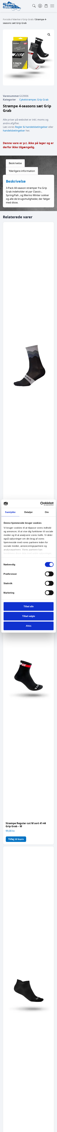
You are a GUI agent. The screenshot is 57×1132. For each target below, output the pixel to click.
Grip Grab (28, 19)
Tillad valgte (28, 616)
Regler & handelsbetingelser (31, 127)
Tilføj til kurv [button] (16, 839)
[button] (49, 34)
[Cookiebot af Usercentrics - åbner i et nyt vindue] (41, 504)
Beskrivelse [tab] (15, 163)
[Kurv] (46, 6)
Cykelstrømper (27, 99)
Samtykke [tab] (10, 512)
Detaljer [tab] (28, 512)
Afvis (28, 626)
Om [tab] (47, 512)
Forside (7, 19)
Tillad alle (29, 606)
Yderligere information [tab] (22, 171)
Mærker (17, 19)
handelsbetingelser (14, 130)
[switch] (49, 574)
